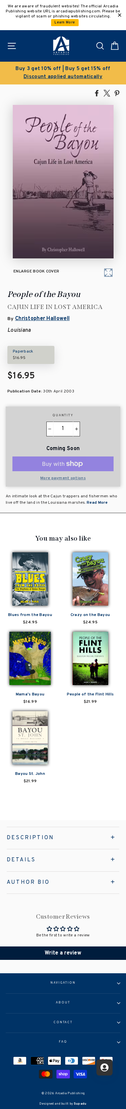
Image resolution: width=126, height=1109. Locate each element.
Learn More (64, 22)
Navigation (63, 983)
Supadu (80, 1104)
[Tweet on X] (106, 93)
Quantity (63, 416)
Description (30, 838)
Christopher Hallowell (42, 318)
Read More (97, 502)
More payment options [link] (63, 478)
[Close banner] (120, 15)
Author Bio (28, 882)
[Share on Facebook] (96, 93)
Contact (63, 1023)
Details (21, 860)
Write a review (63, 953)
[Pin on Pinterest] (117, 93)
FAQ (63, 1042)
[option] (63, 73)
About (63, 1003)
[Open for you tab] (104, 1067)
